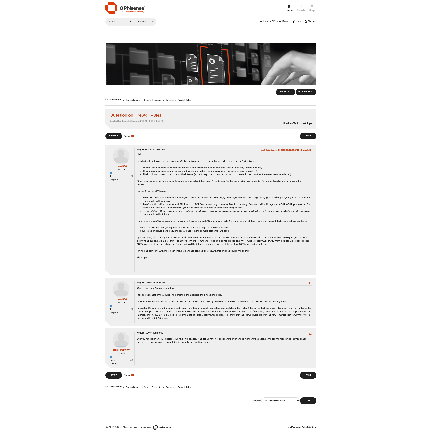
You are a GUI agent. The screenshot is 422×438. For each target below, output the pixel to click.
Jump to (256, 401)
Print (308, 136)
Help (289, 427)
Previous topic (291, 123)
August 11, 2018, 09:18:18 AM (150, 333)
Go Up (114, 375)
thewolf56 (121, 166)
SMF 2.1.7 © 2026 (114, 427)
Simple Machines (130, 427)
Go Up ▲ (312, 427)
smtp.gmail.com (151, 208)
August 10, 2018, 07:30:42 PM (151, 149)
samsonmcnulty (121, 350)
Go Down (113, 136)
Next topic (306, 123)
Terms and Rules (299, 427)
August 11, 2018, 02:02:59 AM (151, 282)
